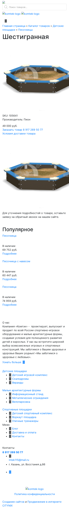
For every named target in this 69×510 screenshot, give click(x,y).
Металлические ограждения (30, 398)
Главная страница (13, 25)
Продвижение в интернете (44, 501)
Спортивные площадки (17, 409)
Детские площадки (14, 371)
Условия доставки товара (18, 133)
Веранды (17, 382)
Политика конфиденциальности (34, 494)
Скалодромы (20, 378)
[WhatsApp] (3, 2)
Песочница (9, 235)
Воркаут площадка (24, 417)
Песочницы (25, 29)
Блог (15, 428)
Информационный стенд (27, 394)
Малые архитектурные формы (21, 390)
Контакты (18, 436)
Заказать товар (12, 129)
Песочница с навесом (16, 261)
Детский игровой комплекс (29, 375)
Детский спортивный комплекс (32, 413)
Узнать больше (11, 362)
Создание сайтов (13, 501)
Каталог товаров (39, 25)
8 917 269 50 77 (33, 129)
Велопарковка (21, 401)
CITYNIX (7, 505)
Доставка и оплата (24, 432)
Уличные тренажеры (25, 420)
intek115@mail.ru (19, 459)
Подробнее (9, 253)
